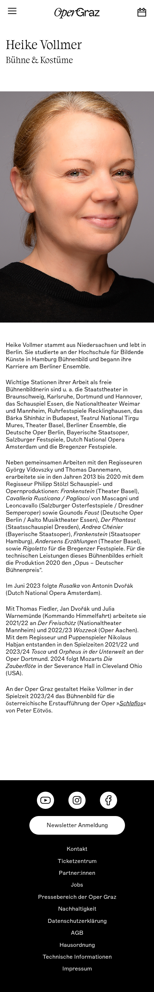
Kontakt (77, 849)
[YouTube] (45, 800)
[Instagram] (77, 800)
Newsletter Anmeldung (77, 825)
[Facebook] (108, 800)
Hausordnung (77, 945)
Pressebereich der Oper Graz (77, 897)
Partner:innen (77, 873)
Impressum (77, 968)
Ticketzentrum (77, 861)
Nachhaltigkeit (77, 908)
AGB (77, 932)
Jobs (77, 884)
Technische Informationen (77, 956)
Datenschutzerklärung (77, 921)
